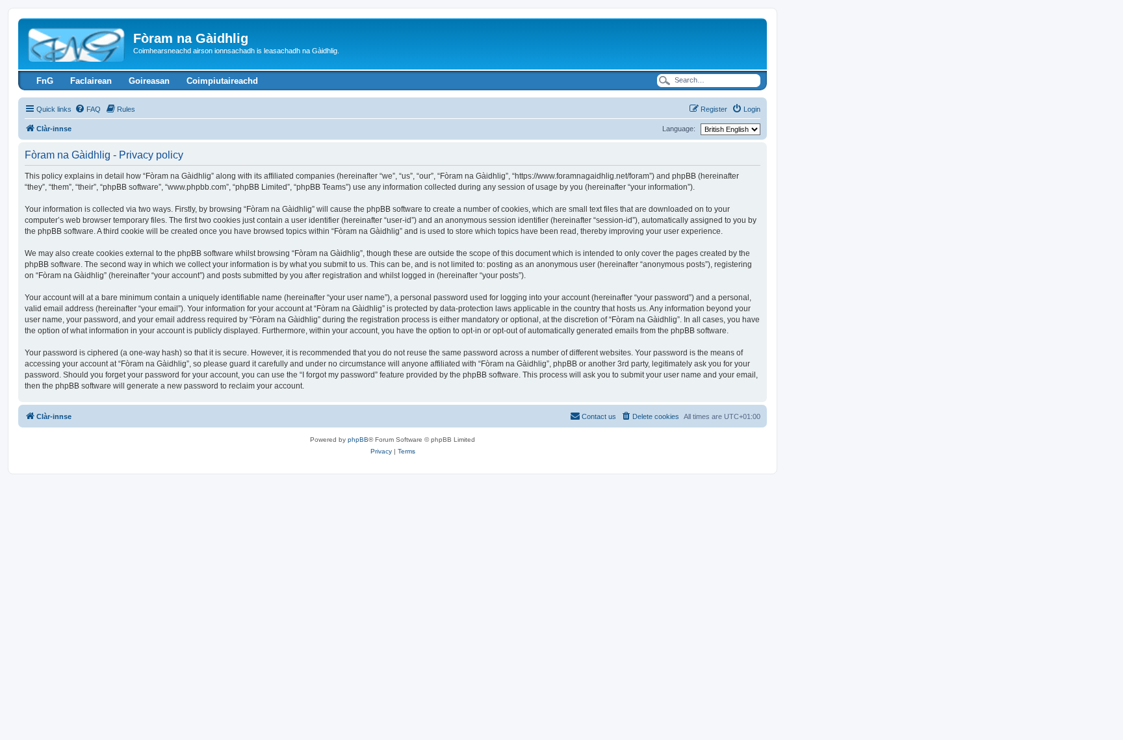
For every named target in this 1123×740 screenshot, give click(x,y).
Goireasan (149, 81)
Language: (678, 129)
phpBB (358, 439)
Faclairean (91, 81)
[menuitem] (88, 109)
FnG (44, 81)
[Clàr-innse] (77, 42)
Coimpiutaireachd (222, 81)
